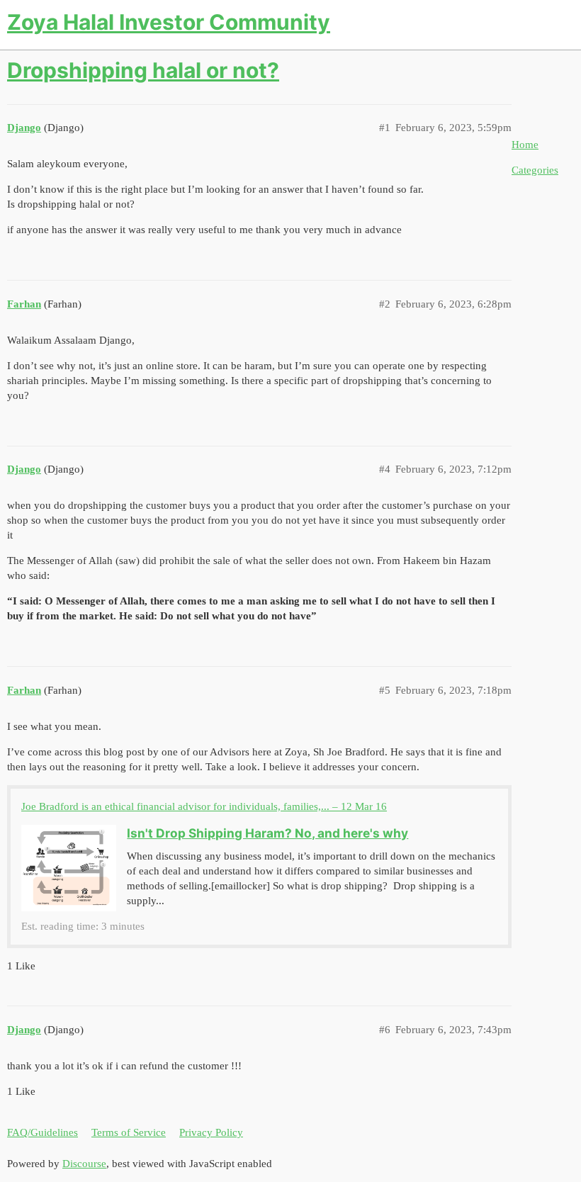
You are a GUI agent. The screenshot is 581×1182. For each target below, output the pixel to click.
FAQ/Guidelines (42, 1132)
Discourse (84, 1163)
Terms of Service (128, 1132)
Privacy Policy (211, 1132)
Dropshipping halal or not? (143, 70)
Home (525, 144)
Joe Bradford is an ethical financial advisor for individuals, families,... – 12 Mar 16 (204, 806)
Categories (535, 170)
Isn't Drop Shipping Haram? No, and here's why (267, 833)
